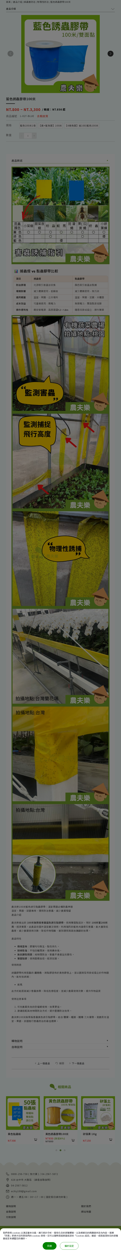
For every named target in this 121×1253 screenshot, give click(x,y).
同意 (49, 1246)
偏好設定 (69, 1246)
